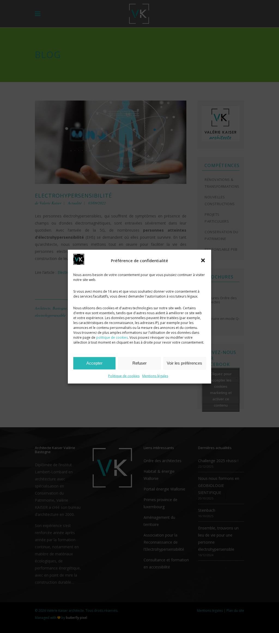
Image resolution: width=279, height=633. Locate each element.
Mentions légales (155, 375)
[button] (203, 260)
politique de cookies (112, 337)
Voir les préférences (184, 363)
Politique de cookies (124, 375)
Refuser (139, 363)
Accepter (94, 363)
